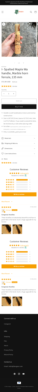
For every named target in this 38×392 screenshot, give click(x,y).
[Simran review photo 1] (6, 229)
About (6, 345)
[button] (2, 12)
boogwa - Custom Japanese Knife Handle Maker (18, 386)
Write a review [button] (19, 194)
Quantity (4, 90)
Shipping (7, 336)
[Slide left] (14, 63)
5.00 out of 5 (24, 173)
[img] (6, 207)
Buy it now (19, 107)
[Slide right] (23, 63)
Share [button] (6, 159)
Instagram (7, 324)
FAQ (5, 341)
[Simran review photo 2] (17, 229)
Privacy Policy (8, 350)
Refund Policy (8, 354)
